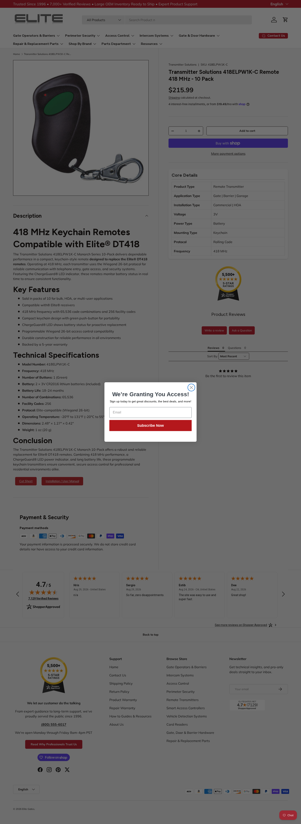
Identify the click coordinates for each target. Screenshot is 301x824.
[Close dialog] (191, 387)
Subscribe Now (150, 425)
